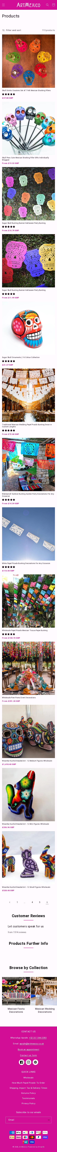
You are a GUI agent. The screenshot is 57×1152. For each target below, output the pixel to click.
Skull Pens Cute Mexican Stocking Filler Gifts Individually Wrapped (25, 159)
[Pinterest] (35, 1062)
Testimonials (28, 1098)
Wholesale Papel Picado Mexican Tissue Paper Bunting (25, 630)
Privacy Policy (28, 1103)
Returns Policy (28, 1093)
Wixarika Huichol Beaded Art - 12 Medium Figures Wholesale (27, 761)
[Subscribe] (48, 1120)
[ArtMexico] (28, 4)
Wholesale (28, 1077)
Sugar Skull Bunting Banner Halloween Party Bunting (24, 223)
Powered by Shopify (36, 1147)
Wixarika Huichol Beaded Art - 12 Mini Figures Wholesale (25, 824)
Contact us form (28, 1055)
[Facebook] (21, 1062)
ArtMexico (23, 1147)
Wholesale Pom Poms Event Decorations (19, 698)
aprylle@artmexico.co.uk (32, 1043)
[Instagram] (28, 1062)
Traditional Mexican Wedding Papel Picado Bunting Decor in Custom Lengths (27, 426)
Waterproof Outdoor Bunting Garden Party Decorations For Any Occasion (28, 495)
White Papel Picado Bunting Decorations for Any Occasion (26, 563)
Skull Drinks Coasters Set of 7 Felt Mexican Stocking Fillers (26, 90)
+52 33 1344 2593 (38, 1038)
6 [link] (47, 902)
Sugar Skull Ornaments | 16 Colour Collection (21, 357)
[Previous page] (10, 902)
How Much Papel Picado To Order (28, 1083)
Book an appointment (28, 1049)
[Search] (47, 5)
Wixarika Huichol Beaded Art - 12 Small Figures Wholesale (26, 887)
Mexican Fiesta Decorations (16, 1010)
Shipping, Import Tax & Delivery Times (28, 1088)
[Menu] (3, 5)
